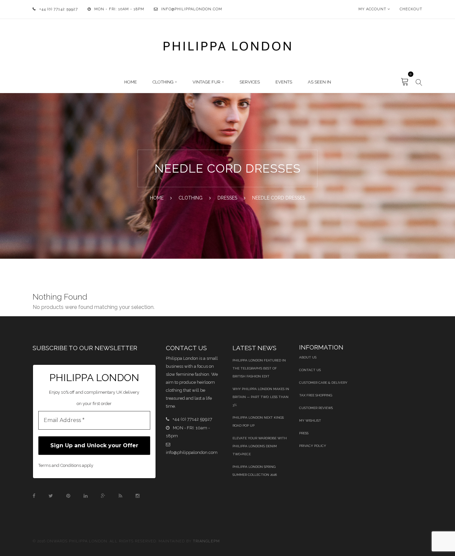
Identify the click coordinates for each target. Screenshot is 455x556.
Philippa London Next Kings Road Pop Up (258, 421)
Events (283, 81)
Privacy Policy (312, 446)
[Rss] (120, 495)
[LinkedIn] (86, 495)
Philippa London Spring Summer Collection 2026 (254, 471)
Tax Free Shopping (315, 395)
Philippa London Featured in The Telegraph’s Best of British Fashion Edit (259, 368)
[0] (405, 82)
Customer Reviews (316, 408)
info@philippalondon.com (191, 9)
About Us (307, 357)
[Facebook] (34, 495)
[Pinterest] (68, 495)
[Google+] (103, 495)
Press (303, 433)
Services (249, 81)
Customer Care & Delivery (323, 382)
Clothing (163, 81)
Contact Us (310, 370)
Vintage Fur (207, 81)
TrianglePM (206, 541)
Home (130, 81)
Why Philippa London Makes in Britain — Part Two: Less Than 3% (260, 397)
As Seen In (319, 81)
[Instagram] (138, 495)
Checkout (411, 9)
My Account (372, 9)
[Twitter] (51, 495)
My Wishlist (310, 420)
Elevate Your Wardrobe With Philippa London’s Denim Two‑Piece (259, 446)
